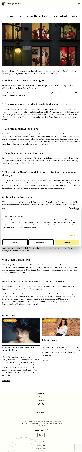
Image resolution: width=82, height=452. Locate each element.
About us (41, 394)
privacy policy (39, 430)
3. (20, 129)
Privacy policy (41, 442)
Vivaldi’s (52, 115)
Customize (40, 242)
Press (41, 397)
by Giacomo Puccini (44, 185)
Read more (6, 381)
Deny (15, 242)
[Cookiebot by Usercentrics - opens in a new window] (70, 208)
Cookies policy (41, 445)
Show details (70, 236)
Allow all (67, 242)
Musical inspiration (10, 320)
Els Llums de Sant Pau (36, 265)
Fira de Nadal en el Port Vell (33, 139)
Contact (41, 401)
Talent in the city (50, 340)
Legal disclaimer (41, 448)
